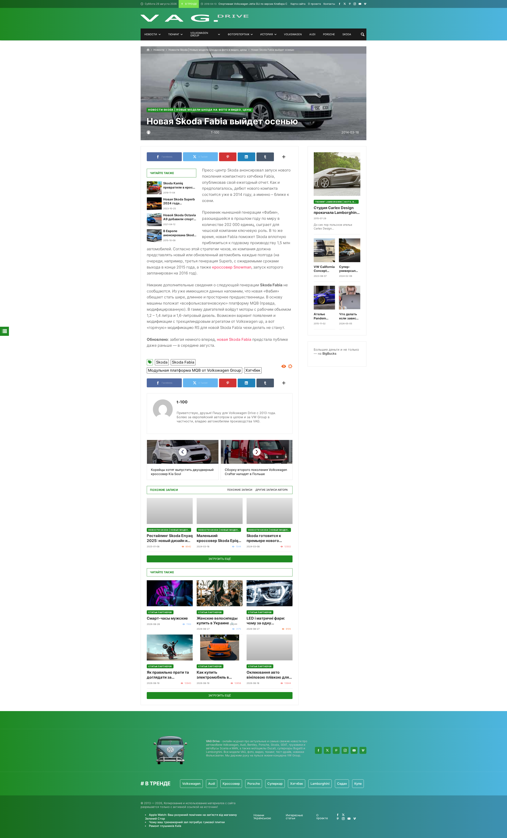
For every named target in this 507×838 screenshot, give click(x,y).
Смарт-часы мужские (167, 618)
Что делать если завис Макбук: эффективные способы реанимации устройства (349, 316)
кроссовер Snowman (231, 267)
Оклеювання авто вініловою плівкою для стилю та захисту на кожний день (268, 675)
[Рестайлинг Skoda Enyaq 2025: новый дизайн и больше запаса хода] (170, 511)
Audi (183, 784)
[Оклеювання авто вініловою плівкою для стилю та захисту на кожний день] (270, 647)
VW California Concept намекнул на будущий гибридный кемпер (324, 269)
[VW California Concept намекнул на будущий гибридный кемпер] (324, 250)
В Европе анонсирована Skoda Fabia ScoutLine (179, 233)
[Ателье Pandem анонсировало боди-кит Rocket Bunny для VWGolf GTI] (324, 297)
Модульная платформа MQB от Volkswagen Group (194, 370)
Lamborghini (291, 784)
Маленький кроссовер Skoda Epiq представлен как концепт (217, 538)
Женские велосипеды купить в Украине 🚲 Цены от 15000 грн (217, 621)
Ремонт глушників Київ (165, 826)
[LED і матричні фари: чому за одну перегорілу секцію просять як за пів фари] (270, 593)
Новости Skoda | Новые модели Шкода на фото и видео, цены (208, 49)
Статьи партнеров (160, 612)
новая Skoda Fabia (234, 339)
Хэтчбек (252, 370)
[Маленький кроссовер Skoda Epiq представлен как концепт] (220, 511)
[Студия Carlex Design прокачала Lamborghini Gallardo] (337, 174)
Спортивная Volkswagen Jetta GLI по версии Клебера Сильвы (249, 3)
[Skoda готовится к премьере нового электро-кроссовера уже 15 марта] (270, 511)
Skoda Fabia (183, 362)
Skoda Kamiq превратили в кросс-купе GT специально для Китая (179, 185)
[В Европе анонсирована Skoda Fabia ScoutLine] (154, 235)
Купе (329, 784)
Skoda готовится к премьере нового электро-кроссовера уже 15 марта (266, 538)
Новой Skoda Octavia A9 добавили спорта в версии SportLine (179, 217)
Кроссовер (202, 784)
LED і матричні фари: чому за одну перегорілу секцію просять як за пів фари (268, 621)
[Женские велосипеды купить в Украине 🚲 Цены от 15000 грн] (220, 593)
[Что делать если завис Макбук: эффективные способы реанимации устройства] (349, 297)
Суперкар (246, 784)
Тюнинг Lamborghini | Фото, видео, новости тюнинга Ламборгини (337, 202)
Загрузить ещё (219, 558)
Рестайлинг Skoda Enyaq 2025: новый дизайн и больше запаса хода (170, 538)
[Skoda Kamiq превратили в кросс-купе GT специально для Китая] (154, 187)
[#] (339, 3)
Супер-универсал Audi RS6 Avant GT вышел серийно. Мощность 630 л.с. (347, 269)
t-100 (182, 402)
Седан (313, 784)
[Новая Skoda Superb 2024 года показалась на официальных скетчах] (154, 203)
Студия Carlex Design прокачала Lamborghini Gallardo (336, 210)
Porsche (225, 784)
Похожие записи (239, 489)
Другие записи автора (271, 489)
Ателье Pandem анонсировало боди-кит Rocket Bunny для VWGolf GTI (324, 316)
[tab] (240, 490)
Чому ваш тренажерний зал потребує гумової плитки (187, 822)
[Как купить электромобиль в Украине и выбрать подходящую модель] (220, 647)
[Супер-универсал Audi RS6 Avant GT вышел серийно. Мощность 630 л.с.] (349, 250)
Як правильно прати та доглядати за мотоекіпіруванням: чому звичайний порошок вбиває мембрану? (168, 675)
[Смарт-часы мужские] (170, 593)
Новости (158, 49)
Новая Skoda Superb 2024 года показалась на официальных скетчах (179, 201)
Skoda (162, 362)
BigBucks (329, 353)
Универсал (366, 784)
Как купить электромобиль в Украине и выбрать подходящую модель (217, 675)
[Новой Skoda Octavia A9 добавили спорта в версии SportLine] (154, 219)
